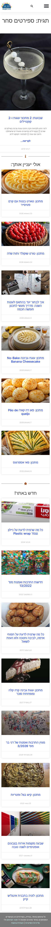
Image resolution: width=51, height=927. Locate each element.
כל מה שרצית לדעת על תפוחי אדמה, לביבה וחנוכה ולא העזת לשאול (25, 638)
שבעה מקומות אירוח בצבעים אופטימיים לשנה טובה (25, 845)
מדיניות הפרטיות (32, 923)
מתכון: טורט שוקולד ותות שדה (25, 253)
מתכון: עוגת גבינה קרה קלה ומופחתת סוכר (25, 692)
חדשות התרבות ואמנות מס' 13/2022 (25, 583)
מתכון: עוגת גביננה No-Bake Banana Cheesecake (25, 359)
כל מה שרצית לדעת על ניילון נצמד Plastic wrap (25, 531)
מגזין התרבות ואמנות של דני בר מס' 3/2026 (25, 744)
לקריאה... (25, 141)
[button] (46, 6)
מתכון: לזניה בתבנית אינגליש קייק (25, 897)
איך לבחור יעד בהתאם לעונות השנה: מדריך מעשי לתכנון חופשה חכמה (25, 305)
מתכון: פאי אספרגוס (25, 462)
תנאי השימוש (12, 919)
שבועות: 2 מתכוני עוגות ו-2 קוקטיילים (25, 119)
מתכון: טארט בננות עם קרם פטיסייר (25, 203)
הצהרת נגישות (17, 923)
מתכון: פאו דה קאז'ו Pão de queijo (25, 412)
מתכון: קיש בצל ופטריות (25, 794)
